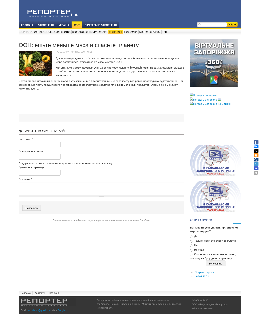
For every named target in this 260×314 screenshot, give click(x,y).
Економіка (130, 32)
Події (49, 32)
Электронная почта (32, 151)
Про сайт (54, 293)
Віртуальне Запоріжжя (101, 25)
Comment (25, 179)
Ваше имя (26, 139)
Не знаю (199, 249)
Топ (164, 32)
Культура (91, 32)
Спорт (103, 32)
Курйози (155, 32)
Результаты (202, 276)
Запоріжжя (46, 25)
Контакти (40, 293)
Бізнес (143, 32)
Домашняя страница (31, 167)
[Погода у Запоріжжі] (203, 94)
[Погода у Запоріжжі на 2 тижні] (210, 103)
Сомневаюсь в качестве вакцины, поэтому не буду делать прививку (213, 256)
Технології (115, 32)
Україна (64, 25)
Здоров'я (78, 32)
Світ (77, 25)
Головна (27, 25)
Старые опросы (204, 272)
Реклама (26, 293)
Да (195, 236)
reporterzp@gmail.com (39, 310)
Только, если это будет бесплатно (215, 240)
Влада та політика (32, 32)
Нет (196, 245)
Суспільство (62, 32)
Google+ (62, 310)
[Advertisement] (101, 102)
